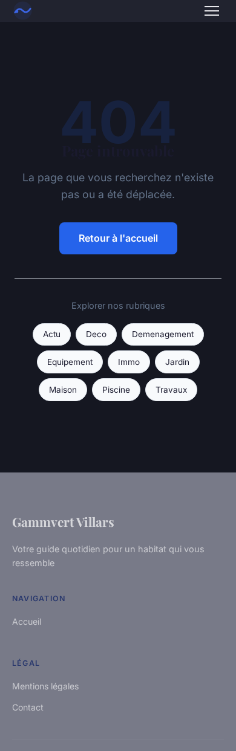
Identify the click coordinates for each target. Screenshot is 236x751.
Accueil (26, 621)
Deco (96, 334)
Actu (52, 334)
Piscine (116, 390)
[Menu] (212, 11)
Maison (63, 390)
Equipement (70, 362)
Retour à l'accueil (118, 238)
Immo (129, 362)
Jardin (177, 362)
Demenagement (163, 334)
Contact (28, 707)
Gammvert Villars (63, 521)
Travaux (171, 390)
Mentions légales (45, 686)
